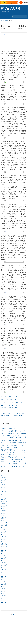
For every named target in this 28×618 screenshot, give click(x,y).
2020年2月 (3, 602)
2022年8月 (3, 550)
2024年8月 (3, 508)
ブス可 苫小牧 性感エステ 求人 (8, 449)
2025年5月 (3, 493)
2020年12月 (4, 585)
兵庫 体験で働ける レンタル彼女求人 (11, 397)
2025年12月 (4, 480)
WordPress (9, 613)
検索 (25, 16)
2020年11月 (4, 586)
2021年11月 (4, 566)
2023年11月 (4, 524)
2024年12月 (4, 501)
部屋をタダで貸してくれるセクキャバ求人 (11, 461)
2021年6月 (3, 574)
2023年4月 (3, 536)
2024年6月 (3, 512)
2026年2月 (3, 477)
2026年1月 (3, 479)
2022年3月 (3, 559)
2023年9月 (3, 527)
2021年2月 (3, 581)
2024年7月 (3, 510)
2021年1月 (3, 583)
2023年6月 (3, 533)
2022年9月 (3, 548)
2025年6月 (3, 491)
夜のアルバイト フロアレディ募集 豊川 (11, 402)
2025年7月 (3, 489)
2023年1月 (3, 541)
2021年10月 (4, 567)
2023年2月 (3, 539)
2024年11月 (4, 503)
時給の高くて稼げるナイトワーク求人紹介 (11, 440)
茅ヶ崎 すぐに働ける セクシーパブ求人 (11, 454)
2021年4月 (3, 578)
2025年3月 (3, 496)
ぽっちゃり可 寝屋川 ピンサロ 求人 (9, 456)
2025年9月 (3, 486)
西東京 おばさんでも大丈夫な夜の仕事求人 (12, 459)
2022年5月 (3, 555)
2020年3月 (3, 600)
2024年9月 (3, 506)
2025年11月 (4, 482)
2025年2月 (3, 498)
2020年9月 (3, 590)
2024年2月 (3, 519)
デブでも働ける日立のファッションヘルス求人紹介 (13, 452)
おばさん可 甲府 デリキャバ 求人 (9, 447)
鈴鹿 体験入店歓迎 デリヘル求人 (9, 407)
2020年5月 (3, 597)
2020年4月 (3, 598)
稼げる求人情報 (10, 8)
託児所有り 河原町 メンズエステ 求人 (10, 435)
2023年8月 (3, 529)
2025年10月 (4, 484)
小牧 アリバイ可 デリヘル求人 (9, 405)
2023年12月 (4, 522)
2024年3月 (3, 517)
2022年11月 (4, 545)
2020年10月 (4, 588)
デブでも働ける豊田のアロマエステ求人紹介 (12, 445)
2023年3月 (3, 538)
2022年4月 (3, 557)
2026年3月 (3, 475)
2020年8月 (3, 591)
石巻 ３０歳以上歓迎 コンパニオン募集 (11, 399)
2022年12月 (4, 543)
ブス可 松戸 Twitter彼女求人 (6, 414)
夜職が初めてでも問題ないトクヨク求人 (11, 428)
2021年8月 (3, 571)
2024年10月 (4, 505)
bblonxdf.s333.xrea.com (9, 28)
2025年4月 (3, 494)
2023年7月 (3, 531)
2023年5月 (3, 534)
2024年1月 (3, 520)
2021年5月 (3, 576)
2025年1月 (3, 500)
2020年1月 (3, 604)
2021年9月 (3, 569)
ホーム (2, 20)
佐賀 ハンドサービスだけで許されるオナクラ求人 (13, 433)
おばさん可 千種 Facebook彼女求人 (20, 414)
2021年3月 (3, 579)
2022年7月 (3, 552)
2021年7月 (3, 572)
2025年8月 (3, 487)
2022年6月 (3, 553)
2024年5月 (3, 513)
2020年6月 (3, 595)
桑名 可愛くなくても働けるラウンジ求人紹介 (12, 466)
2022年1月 (3, 562)
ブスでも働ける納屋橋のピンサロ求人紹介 (11, 432)
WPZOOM (14, 614)
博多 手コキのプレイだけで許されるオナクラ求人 (13, 430)
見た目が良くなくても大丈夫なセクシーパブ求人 (13, 458)
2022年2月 (3, 560)
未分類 (6, 20)
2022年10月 (4, 546)
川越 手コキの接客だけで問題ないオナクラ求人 (13, 451)
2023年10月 (4, 526)
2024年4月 (3, 515)
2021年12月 (4, 564)
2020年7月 (3, 593)
